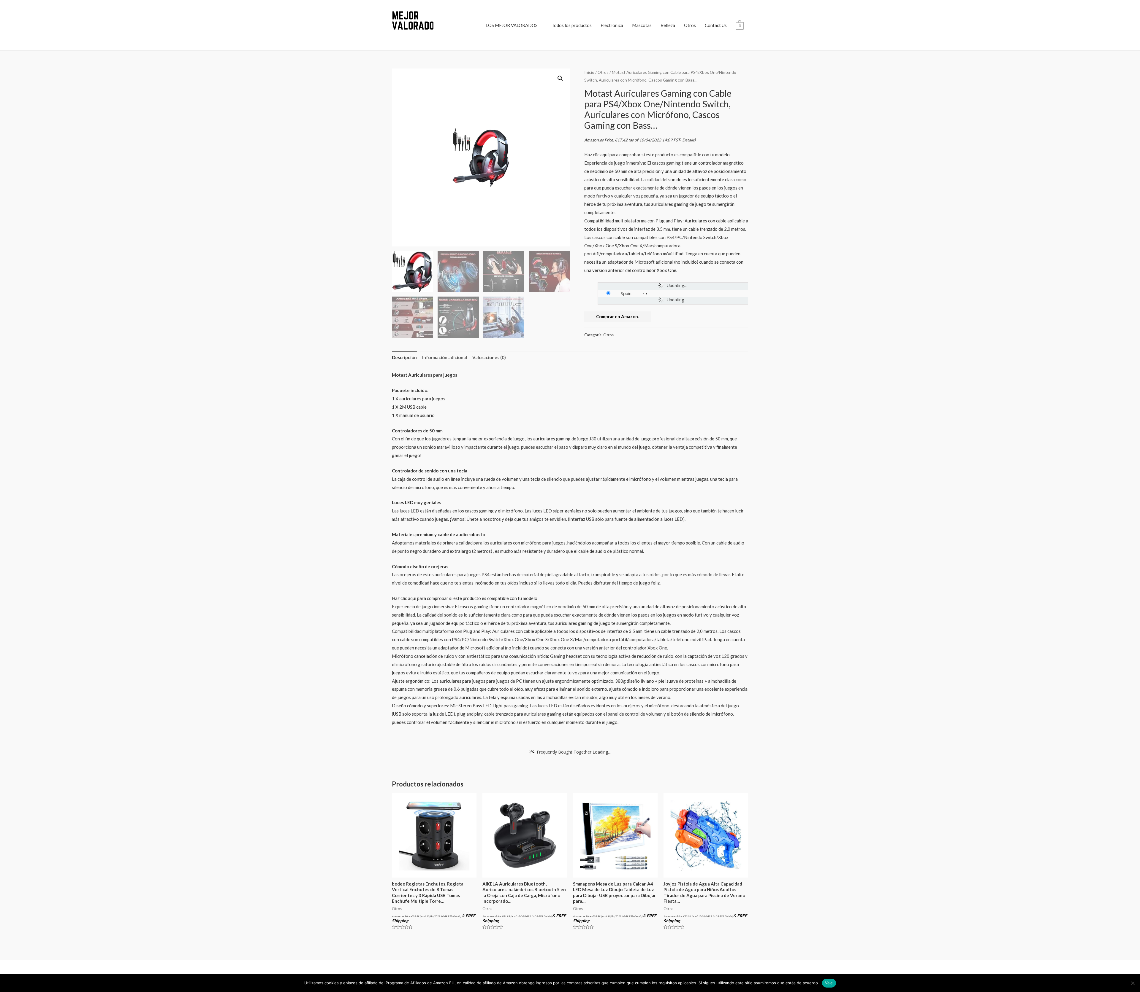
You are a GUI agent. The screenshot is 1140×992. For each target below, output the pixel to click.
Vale (829, 982)
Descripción (404, 357)
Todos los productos (572, 25)
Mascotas (642, 25)
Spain (626, 293)
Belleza (668, 25)
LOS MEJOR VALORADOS (512, 25)
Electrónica (612, 25)
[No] (1133, 983)
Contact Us (716, 25)
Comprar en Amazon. (617, 316)
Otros (690, 25)
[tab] (404, 357)
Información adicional (444, 357)
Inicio (589, 72)
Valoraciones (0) (489, 357)
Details (688, 140)
